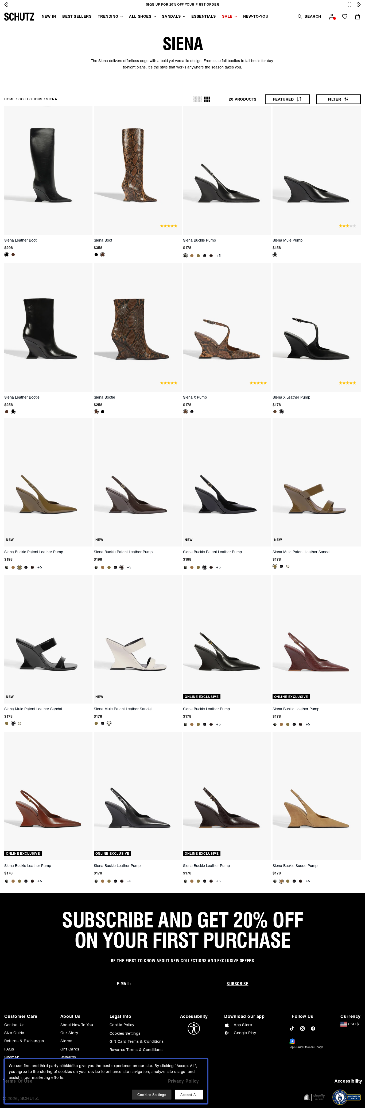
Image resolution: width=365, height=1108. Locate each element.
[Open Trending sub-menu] (121, 16)
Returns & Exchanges (24, 1041)
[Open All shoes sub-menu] (155, 16)
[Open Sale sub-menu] (236, 16)
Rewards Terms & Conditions (136, 1050)
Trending (108, 16)
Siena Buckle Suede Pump (295, 866)
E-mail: (124, 983)
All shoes (140, 16)
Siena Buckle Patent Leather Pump (33, 552)
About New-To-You (76, 1025)
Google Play (245, 1033)
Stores (66, 1041)
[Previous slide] (6, 4)
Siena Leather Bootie (22, 397)
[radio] (197, 99)
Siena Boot (103, 240)
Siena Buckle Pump (199, 240)
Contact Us (14, 1025)
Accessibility (348, 1081)
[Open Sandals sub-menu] (184, 16)
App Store (243, 1025)
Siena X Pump (195, 397)
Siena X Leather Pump (291, 397)
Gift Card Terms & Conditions (137, 1041)
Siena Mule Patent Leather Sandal (301, 552)
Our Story (69, 1033)
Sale (227, 16)
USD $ (353, 1024)
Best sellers (76, 16)
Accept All (188, 1094)
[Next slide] (358, 4)
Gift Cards (69, 1049)
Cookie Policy (122, 1025)
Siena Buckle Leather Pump (206, 709)
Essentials (203, 16)
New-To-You (256, 16)
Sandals (171, 16)
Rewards (68, 1057)
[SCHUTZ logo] (19, 17)
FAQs (9, 1049)
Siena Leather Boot (20, 240)
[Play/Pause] (349, 4)
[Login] (332, 16)
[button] (309, 16)
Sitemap (11, 1057)
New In (49, 16)
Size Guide (14, 1033)
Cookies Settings (125, 1033)
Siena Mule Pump (287, 240)
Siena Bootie (104, 397)
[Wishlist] (344, 16)
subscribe (237, 983)
